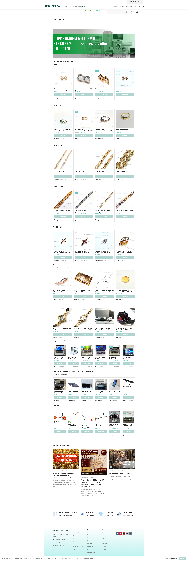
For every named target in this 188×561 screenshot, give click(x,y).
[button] (54, 44)
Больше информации (171, 558)
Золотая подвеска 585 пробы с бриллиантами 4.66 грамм (124, 252)
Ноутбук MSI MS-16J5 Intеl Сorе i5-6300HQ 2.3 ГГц (128, 359)
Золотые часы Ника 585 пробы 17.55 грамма (62, 329)
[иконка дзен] (124, 533)
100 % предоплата (128, 515)
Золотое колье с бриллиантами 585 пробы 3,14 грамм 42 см (104, 291)
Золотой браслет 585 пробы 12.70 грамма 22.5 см (103, 211)
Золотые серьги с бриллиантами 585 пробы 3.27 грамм (63, 90)
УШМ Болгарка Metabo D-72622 (127, 425)
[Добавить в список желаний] (71, 78)
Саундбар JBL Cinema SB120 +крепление (127, 386)
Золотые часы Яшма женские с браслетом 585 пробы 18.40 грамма (83, 330)
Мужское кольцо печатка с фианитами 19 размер (124, 130)
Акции (54, 470)
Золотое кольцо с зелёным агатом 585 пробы (62, 130)
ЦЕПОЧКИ (57, 146)
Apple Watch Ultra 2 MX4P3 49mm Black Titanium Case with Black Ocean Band (104, 330)
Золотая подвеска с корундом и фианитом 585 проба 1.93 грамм (62, 253)
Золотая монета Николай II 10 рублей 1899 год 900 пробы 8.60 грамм (125, 292)
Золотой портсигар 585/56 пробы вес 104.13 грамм (82, 291)
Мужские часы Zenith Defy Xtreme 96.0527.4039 (124, 329)
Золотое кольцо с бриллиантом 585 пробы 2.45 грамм (104, 131)
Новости (58, 470)
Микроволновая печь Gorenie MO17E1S (86, 393)
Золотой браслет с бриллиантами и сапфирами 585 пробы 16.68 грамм (83, 212)
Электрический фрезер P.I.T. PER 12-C (114, 426)
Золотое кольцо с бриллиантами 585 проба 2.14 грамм (84, 131)
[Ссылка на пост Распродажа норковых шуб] (122, 459)
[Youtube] (120, 533)
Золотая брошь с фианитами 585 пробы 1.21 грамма (61, 291)
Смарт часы (72, 305)
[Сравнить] (71, 71)
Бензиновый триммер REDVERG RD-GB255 (73, 426)
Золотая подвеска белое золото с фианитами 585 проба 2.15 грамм (102, 253)
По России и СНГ (91, 515)
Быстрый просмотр (71, 74)
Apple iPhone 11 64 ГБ (114, 392)
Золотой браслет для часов (62, 210)
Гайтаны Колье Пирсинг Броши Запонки (62, 267)
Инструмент (56, 407)
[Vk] (117, 533)
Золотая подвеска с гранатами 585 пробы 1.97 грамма (83, 253)
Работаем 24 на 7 (109, 515)
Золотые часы (56, 305)
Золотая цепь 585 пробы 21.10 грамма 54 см (61, 170)
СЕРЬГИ (56, 64)
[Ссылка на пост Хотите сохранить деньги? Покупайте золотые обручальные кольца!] (66, 459)
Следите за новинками (65, 515)
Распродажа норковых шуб (120, 473)
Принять (182, 558)
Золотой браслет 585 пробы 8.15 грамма (124, 211)
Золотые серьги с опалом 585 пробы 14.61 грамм (83, 89)
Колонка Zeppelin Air (73, 392)
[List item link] (79, 533)
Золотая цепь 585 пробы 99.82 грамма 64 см (123, 170)
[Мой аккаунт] (143, 6)
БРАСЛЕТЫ (58, 186)
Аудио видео (63, 374)
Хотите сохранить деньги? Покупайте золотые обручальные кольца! (64, 475)
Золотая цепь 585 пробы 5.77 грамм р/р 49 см (83, 170)
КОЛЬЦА (57, 105)
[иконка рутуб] (127, 533)
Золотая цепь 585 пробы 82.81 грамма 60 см (102, 170)
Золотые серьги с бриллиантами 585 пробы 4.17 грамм (104, 90)
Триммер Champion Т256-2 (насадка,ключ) (100, 426)
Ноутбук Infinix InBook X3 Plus (85, 358)
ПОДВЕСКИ (58, 227)
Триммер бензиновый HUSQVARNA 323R (59, 423)
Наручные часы (64, 305)
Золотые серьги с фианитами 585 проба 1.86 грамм (124, 89)
